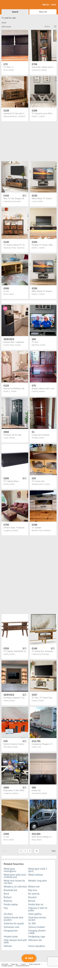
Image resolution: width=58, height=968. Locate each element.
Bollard (7, 897)
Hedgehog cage (36, 936)
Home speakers (36, 946)
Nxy (6, 908)
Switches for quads (14, 923)
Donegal (17, 201)
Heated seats (11, 936)
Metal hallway (35, 874)
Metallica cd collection (15, 886)
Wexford (47, 530)
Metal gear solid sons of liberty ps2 (15, 875)
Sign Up (45, 5)
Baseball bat (10, 890)
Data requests (34, 964)
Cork (39, 747)
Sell (30, 958)
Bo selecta (33, 893)
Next (54, 851)
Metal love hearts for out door (14, 881)
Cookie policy (6, 966)
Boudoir (32, 897)
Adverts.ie (13, 4)
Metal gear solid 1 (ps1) (37, 870)
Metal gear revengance (10, 870)
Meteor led (33, 886)
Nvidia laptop (11, 904)
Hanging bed (10, 930)
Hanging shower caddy (37, 931)
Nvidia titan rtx (35, 904)
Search (15, 12)
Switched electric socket (37, 918)
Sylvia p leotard (36, 927)
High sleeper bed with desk (15, 941)
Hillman (8, 946)
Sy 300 (32, 923)
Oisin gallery (34, 914)
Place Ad (43, 12)
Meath (44, 70)
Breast (31, 901)
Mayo (39, 840)
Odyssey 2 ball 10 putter (37, 909)
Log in (23, 964)
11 (37, 851)
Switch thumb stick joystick (13, 918)
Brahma (8, 901)
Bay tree (32, 890)
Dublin (11, 70)
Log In (53, 5)
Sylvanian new (11, 927)
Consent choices (22, 966)
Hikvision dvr (35, 940)
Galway (15, 530)
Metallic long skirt (37, 880)
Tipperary (21, 248)
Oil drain (8, 914)
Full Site (4, 964)
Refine (47, 26)
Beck (6, 893)
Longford (21, 116)
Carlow (18, 345)
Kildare (42, 391)
